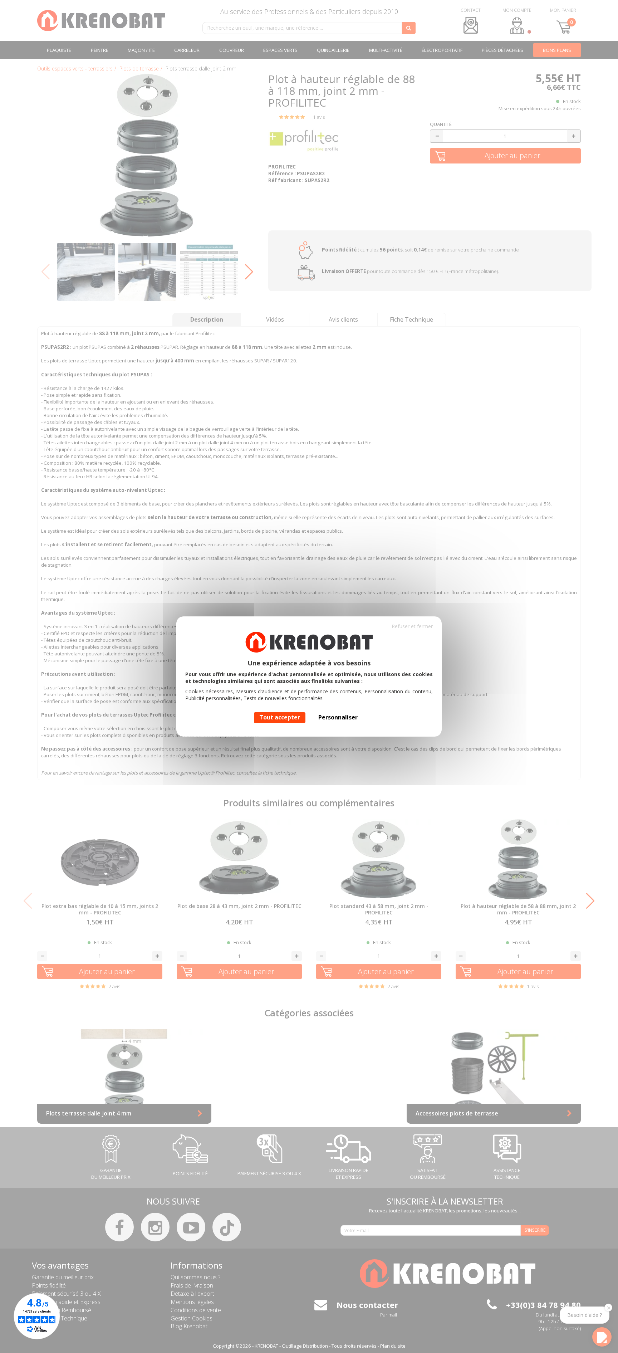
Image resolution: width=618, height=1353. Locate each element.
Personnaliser (338, 717)
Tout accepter (279, 717)
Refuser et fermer (412, 626)
